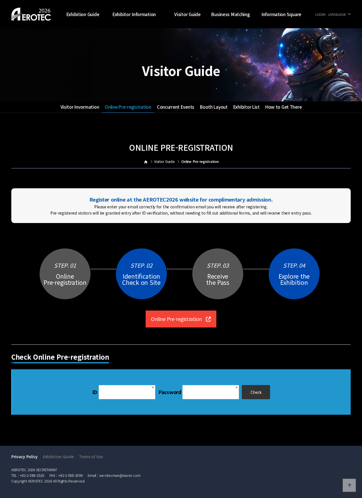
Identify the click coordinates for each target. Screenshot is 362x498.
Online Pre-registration (128, 107)
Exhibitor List (246, 107)
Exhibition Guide (83, 14)
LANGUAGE (337, 14)
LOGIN (320, 14)
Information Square (281, 14)
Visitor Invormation (80, 107)
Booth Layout (214, 107)
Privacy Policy (24, 456)
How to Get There (283, 107)
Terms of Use (91, 456)
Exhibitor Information (134, 14)
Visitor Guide (187, 14)
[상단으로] (349, 485)
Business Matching (230, 14)
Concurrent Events (175, 107)
